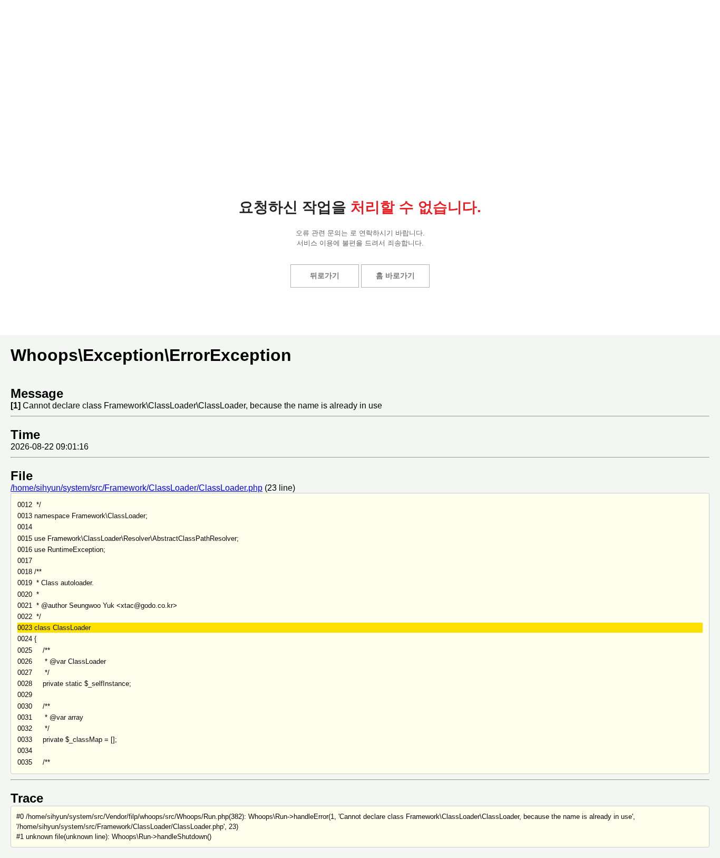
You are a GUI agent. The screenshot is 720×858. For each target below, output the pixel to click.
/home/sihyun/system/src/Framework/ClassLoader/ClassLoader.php (136, 487)
